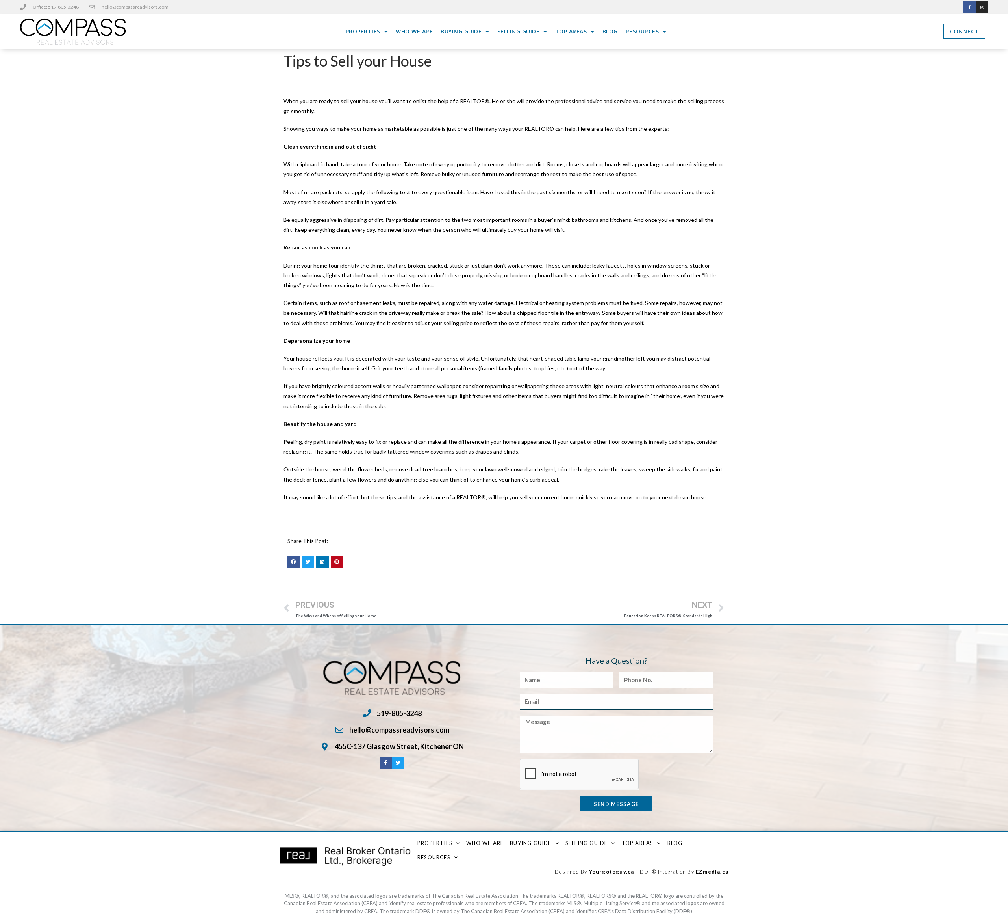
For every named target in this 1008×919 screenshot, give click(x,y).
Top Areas (571, 31)
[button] (293, 562)
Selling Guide (518, 31)
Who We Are (414, 31)
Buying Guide (461, 31)
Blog (610, 31)
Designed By (572, 872)
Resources (642, 31)
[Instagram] (982, 7)
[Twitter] (398, 763)
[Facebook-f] (969, 7)
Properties (363, 31)
